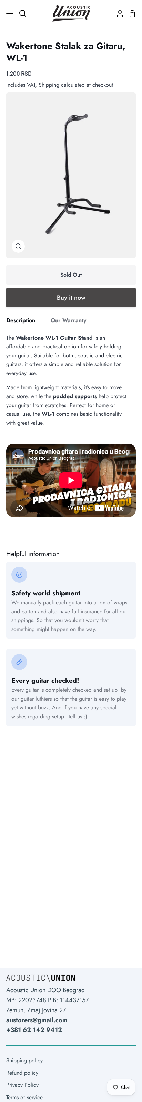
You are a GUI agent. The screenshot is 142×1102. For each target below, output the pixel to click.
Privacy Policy (22, 1085)
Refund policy (22, 1073)
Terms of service (24, 1097)
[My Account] (117, 13)
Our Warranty (68, 320)
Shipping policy (24, 1060)
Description (20, 320)
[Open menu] (7, 13)
